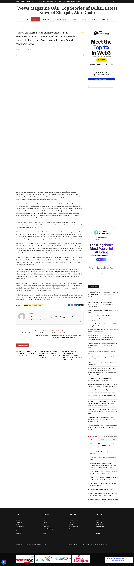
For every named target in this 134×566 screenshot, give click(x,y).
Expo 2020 (19, 524)
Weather (18, 533)
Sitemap (98, 533)
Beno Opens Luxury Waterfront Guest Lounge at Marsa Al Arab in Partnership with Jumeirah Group (102, 427)
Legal (17, 529)
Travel (40, 305)
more (81, 305)
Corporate (46, 526)
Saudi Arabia (27, 305)
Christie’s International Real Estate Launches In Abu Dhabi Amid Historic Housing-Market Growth (102, 345)
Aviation (45, 522)
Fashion (71, 522)
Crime (18, 520)
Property (45, 531)
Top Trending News (92, 438)
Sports (93, 19)
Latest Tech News (103, 438)
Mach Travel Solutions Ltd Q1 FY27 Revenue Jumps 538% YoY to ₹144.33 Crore (26, 353)
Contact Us (99, 522)
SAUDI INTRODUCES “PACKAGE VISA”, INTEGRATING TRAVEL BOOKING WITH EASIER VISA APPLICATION (72, 355)
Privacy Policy (100, 526)
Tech (84, 19)
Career (74, 19)
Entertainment (60, 19)
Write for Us (99, 524)
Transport (19, 531)
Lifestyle (45, 19)
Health (71, 524)
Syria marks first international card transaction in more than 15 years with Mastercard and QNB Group (103, 294)
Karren (19, 49)
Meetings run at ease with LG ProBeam (102, 489)
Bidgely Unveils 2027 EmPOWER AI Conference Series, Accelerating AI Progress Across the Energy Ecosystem (102, 318)
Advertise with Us (101, 531)
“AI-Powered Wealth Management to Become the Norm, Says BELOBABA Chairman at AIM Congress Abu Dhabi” (104, 446)
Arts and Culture (74, 520)
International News (112, 438)
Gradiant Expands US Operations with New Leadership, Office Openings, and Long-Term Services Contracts (101, 419)
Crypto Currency (48, 529)
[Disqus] (49, 390)
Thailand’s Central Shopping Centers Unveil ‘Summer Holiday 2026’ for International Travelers (49, 354)
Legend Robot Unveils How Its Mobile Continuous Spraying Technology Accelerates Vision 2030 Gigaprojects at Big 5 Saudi (101, 337)
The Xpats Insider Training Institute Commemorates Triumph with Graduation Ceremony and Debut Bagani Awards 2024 (103, 465)
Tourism (35, 305)
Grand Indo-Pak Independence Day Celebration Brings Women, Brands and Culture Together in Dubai (102, 411)
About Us (98, 520)
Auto (44, 520)
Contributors (100, 529)
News (34, 19)
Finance (105, 19)
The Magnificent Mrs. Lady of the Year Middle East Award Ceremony (59, 1)
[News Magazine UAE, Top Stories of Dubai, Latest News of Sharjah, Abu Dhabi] (67, 10)
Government (20, 526)
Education (19, 522)
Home (27, 19)
